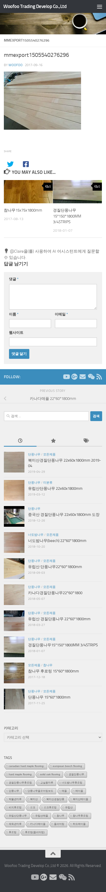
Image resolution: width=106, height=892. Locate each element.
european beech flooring (67, 766)
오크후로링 (50, 807)
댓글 (14, 279)
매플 (64, 790)
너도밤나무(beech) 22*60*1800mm (57, 540)
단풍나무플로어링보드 (40, 790)
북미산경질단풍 (55, 799)
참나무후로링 (80, 815)
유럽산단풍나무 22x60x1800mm (55, 488)
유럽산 (69, 807)
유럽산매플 (41, 815)
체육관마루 (15, 824)
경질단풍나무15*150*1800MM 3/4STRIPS (67, 216)
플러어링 (59, 824)
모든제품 (49, 454)
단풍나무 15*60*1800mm (49, 697)
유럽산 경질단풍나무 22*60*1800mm (59, 619)
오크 (32, 807)
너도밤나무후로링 (72, 782)
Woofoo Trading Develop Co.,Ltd (34, 6)
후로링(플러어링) (35, 832)
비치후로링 (15, 807)
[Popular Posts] (53, 441)
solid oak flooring (50, 774)
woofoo (15, 65)
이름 (14, 314)
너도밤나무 (35, 535)
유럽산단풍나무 (18, 815)
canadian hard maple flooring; (26, 766)
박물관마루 (15, 799)
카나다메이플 (38, 824)
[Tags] (85, 441)
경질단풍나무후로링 (20, 782)
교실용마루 (46, 782)
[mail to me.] (83, 377)
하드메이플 (79, 824)
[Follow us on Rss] (99, 377)
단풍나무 (34, 454)
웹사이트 (16, 332)
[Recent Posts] (20, 441)
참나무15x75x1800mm (23, 210)
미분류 (47, 482)
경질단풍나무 (76, 774)
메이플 (79, 790)
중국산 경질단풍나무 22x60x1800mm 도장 (64, 514)
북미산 (34, 799)
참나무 (47, 665)
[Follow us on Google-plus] (74, 377)
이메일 (61, 314)
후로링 (12, 832)
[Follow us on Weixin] (91, 377)
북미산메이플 (80, 799)
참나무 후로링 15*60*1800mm (53, 671)
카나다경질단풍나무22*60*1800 (55, 593)
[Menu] (99, 6)
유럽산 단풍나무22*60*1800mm (55, 566)
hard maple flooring (20, 774)
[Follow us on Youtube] (66, 377)
